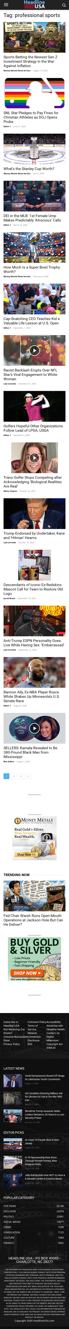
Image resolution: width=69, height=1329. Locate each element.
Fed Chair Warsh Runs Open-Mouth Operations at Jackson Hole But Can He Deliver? (33, 920)
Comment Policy (37, 1021)
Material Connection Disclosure (34, 1036)
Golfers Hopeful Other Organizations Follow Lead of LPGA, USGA (33, 428)
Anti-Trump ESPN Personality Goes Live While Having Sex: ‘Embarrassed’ (34, 643)
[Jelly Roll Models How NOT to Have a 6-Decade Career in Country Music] (13, 1180)
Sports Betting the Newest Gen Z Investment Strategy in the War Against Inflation (31, 61)
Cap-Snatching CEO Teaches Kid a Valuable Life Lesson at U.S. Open (32, 321)
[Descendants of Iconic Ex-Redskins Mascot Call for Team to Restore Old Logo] (34, 565)
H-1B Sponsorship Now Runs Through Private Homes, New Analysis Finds (41, 1161)
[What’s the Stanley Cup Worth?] (34, 149)
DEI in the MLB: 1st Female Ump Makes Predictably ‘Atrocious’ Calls (32, 218)
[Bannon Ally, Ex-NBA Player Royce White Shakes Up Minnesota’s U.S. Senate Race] (34, 672)
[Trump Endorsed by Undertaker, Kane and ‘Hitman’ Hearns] (34, 513)
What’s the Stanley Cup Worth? (29, 169)
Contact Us (53, 1032)
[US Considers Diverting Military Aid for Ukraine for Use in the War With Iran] (13, 1098)
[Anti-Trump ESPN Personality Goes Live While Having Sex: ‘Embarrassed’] (34, 621)
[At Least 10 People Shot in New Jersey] (13, 1144)
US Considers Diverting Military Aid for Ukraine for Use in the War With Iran (43, 1097)
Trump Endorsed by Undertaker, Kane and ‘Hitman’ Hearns (34, 535)
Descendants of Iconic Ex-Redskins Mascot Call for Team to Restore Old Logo (33, 589)
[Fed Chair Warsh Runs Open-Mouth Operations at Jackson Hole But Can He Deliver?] (34, 896)
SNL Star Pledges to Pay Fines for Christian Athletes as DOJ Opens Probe (31, 117)
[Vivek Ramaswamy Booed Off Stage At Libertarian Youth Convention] (13, 1080)
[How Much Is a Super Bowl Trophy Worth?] (34, 247)
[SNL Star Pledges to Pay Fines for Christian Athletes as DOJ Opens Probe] (34, 93)
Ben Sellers (9, 761)
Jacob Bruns (9, 598)
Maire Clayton (10, 491)
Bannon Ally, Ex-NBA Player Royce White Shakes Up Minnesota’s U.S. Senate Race (32, 696)
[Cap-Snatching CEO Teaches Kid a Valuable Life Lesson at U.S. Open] (34, 299)
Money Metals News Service (17, 70)
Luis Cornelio (10, 383)
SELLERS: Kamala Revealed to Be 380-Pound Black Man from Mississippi (30, 752)
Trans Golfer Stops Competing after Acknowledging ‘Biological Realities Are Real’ (33, 481)
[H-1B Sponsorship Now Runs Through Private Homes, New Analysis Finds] (13, 1162)
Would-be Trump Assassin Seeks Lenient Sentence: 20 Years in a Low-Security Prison (45, 1114)
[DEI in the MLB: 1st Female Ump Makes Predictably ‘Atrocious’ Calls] (34, 196)
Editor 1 (7, 126)
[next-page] (28, 776)
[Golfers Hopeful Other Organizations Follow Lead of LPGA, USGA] (34, 406)
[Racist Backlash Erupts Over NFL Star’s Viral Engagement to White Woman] (34, 350)
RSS (30, 1044)
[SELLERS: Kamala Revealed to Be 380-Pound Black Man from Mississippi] (34, 728)
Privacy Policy (12, 1044)
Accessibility (54, 1021)
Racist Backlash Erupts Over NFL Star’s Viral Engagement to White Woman (30, 374)
